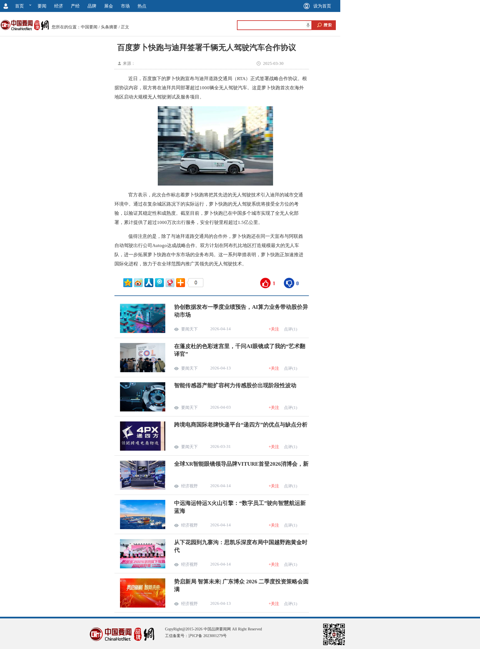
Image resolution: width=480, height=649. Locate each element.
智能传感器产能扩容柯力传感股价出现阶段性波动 (235, 385)
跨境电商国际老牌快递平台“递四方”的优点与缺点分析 (241, 424)
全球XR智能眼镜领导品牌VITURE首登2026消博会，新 (241, 464)
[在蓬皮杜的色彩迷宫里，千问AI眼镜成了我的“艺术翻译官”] (142, 371)
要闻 (42, 6)
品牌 (92, 6)
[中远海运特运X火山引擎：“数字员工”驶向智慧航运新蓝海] (142, 527)
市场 (125, 6)
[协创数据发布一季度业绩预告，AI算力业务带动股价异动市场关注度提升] (142, 331)
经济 (58, 6)
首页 (19, 6)
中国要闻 (89, 27)
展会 (108, 6)
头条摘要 (109, 27)
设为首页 (322, 6)
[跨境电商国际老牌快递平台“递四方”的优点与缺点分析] (142, 449)
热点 (142, 6)
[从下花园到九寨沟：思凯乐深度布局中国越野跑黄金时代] (142, 567)
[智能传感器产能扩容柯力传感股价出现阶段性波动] (142, 410)
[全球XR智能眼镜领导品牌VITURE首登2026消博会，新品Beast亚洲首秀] (142, 488)
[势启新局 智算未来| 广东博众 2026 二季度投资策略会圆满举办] (142, 606)
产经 (75, 6)
